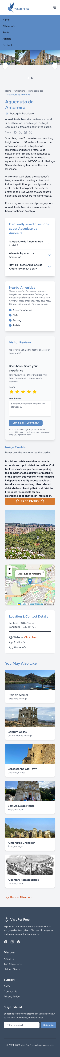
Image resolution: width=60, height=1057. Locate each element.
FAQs (7, 986)
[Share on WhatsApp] (30, 132)
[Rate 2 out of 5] (17, 391)
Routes (7, 32)
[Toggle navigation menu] (54, 7)
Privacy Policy (12, 996)
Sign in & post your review (26, 422)
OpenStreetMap (36, 603)
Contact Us (10, 991)
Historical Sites (35, 91)
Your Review (15, 398)
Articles (7, 38)
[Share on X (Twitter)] (20, 132)
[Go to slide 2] (32, 78)
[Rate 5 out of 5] (34, 391)
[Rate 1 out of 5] (11, 391)
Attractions (9, 26)
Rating (12, 387)
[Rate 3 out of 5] (23, 391)
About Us (9, 958)
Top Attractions (12, 964)
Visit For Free (20, 919)
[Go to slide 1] (28, 78)
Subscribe (48, 1025)
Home (6, 19)
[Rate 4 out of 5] (28, 391)
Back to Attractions (21, 897)
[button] (30, 581)
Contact (7, 45)
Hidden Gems (12, 969)
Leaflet (23, 603)
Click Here (30, 637)
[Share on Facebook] (15, 132)
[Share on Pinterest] (25, 132)
